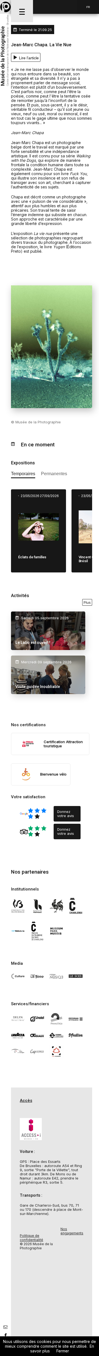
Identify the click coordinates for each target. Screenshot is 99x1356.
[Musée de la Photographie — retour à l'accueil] (5, 7)
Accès (26, 1100)
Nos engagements (72, 1231)
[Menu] (22, 11)
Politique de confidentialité (31, 1238)
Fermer (62, 1351)
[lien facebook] (5, 1335)
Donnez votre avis (65, 813)
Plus (87, 602)
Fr (88, 7)
